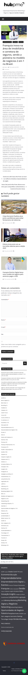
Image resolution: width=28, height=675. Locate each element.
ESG (2, 435)
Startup (3, 528)
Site (2, 334)
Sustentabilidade (5, 530)
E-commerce (4, 420)
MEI (2, 493)
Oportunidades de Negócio (8, 508)
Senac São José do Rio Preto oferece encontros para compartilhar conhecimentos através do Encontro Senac (13, 187)
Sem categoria (4, 523)
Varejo (2, 540)
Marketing (3, 488)
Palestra (3, 511)
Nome (3, 320)
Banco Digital (4, 400)
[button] (24, 671)
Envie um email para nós (7, 627)
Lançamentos (4, 479)
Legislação (3, 481)
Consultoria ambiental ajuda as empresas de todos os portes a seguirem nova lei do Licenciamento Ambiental (14, 383)
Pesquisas (3, 513)
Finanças (3, 442)
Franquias (15, 42)
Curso (2, 415)
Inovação (3, 466)
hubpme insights (5, 457)
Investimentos (4, 476)
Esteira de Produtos (6, 437)
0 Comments (6, 69)
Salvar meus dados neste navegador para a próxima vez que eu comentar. (13, 345)
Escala (2, 432)
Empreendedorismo (7, 42)
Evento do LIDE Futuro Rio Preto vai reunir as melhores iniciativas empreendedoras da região (15, 179)
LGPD (2, 484)
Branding (3, 405)
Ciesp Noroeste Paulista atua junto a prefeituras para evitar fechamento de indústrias (13, 218)
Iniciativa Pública (5, 464)
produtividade (4, 515)
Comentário (5, 299)
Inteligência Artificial (6, 474)
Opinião (3, 506)
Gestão (3, 452)
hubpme (5, 67)
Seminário (3, 525)
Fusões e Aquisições (6, 449)
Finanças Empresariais (6, 444)
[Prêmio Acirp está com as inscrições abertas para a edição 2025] (14, 229)
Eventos (3, 439)
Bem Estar (3, 403)
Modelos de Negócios (6, 496)
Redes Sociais (4, 518)
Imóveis (3, 461)
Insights (3, 469)
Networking (4, 501)
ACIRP (2, 398)
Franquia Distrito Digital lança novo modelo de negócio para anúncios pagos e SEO (13, 274)
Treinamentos (4, 535)
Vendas (3, 542)
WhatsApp (3, 545)
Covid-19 (3, 412)
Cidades (3, 410)
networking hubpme (6, 503)
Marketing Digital (5, 491)
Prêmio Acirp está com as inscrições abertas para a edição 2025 (14, 246)
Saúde (2, 520)
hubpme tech (4, 459)
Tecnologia (4, 533)
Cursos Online (4, 417)
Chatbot (3, 408)
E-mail (3, 327)
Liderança (3, 486)
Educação (3, 425)
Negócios (21, 42)
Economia (3, 422)
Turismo (3, 538)
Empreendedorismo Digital (8, 430)
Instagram (3, 471)
